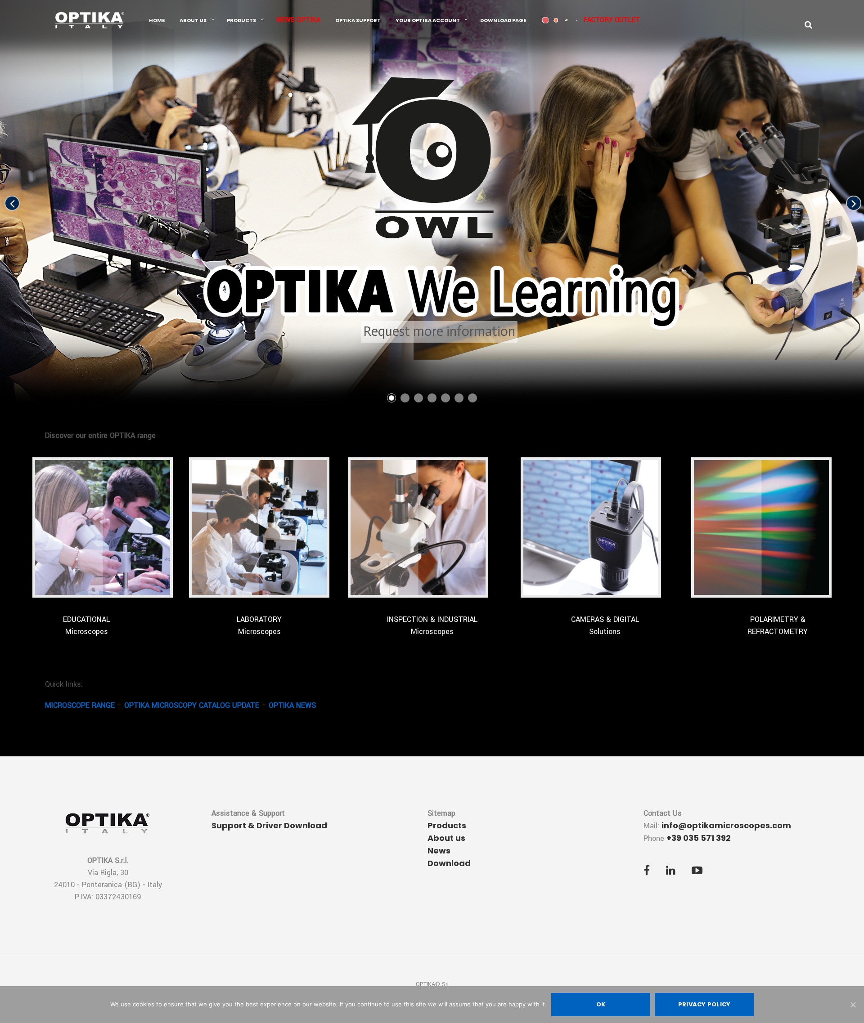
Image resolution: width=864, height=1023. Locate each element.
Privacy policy (704, 1004)
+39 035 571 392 (698, 838)
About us (193, 20)
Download (449, 863)
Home (157, 20)
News (439, 850)
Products (241, 20)
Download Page (503, 20)
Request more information (439, 331)
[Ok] (852, 1004)
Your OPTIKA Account (428, 20)
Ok (601, 1004)
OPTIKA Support (358, 20)
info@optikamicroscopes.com (726, 825)
